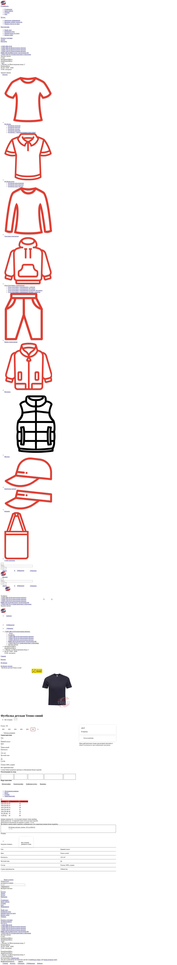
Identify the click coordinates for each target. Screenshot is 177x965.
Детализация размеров (11, 791)
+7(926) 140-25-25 (13, 51)
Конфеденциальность (7, 961)
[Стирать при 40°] (17, 777)
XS (33, 729)
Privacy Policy (36, 959)
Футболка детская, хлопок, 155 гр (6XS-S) (22, 827)
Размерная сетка (9, 31)
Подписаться (5, 886)
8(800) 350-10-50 (15, 53)
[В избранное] (15, 719)
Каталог (3, 892)
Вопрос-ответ (8, 35)
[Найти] (5, 568)
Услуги (3, 895)
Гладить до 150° (9, 775)
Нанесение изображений (12, 20)
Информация (5, 906)
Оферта (20, 961)
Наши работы (8, 11)
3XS (21, 729)
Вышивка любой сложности (13, 22)
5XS (9, 729)
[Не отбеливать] (66, 777)
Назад (11, 633)
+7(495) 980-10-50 (6, 46)
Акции (3, 893)
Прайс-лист (8, 30)
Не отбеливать (72, 775)
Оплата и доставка (6, 920)
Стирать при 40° (23, 775)
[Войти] (40, 599)
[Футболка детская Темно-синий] (57, 690)
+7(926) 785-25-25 (13, 49)
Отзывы (6, 12)
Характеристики (9, 796)
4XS (15, 729)
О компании (8, 9)
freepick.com (15, 958)
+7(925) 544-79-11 (16, 54)
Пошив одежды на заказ (12, 24)
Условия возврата (6, 921)
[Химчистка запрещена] (31, 777)
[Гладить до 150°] (3, 777)
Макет (6, 793)
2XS (27, 729)
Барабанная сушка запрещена (56, 775)
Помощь (3, 916)
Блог (5, 14)
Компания (4, 897)
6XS (3, 729)
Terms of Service (48, 959)
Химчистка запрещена (38, 775)
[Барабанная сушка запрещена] (47, 777)
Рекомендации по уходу (11, 33)
